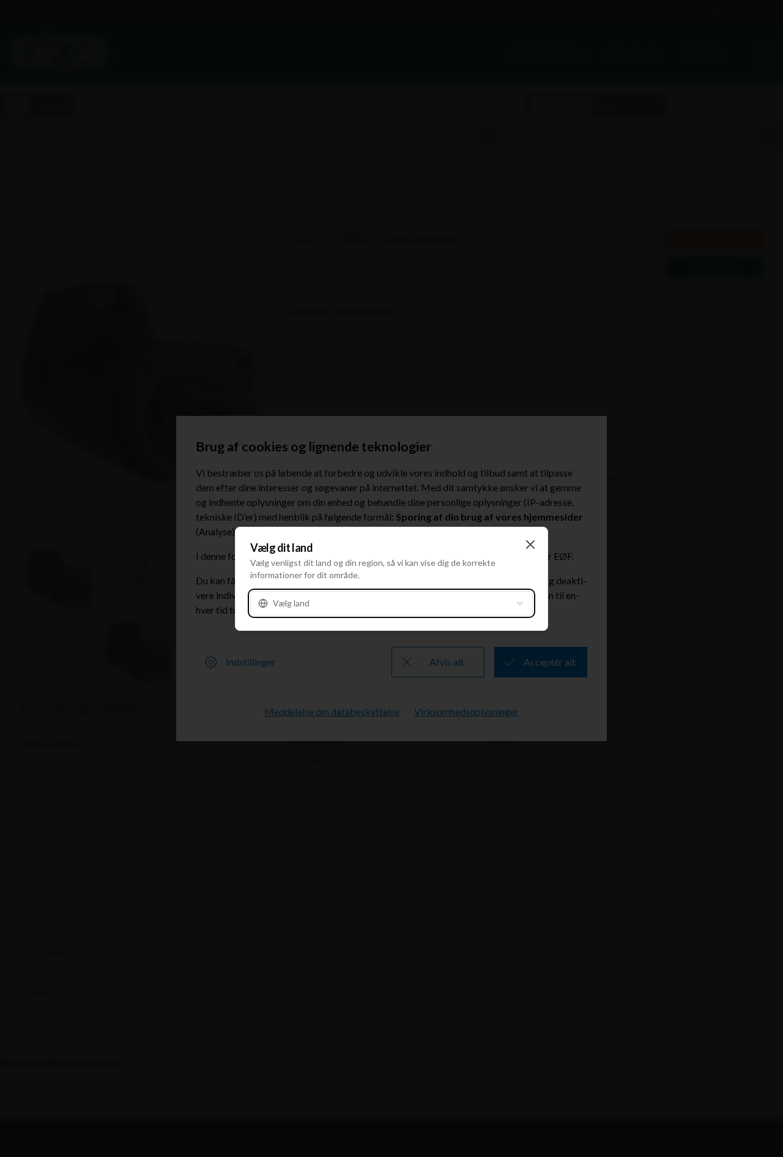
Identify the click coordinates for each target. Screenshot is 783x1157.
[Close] (530, 544)
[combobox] (391, 603)
